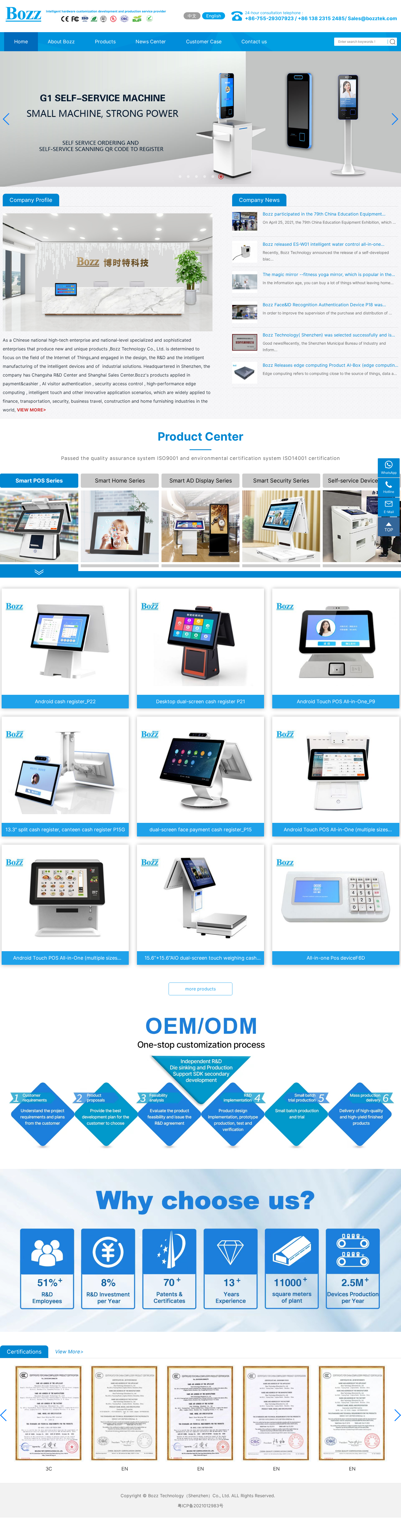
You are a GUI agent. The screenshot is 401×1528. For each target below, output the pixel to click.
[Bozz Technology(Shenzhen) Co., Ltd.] (88, 15)
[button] (394, 119)
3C (49, 1469)
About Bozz (61, 41)
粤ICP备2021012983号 (200, 1505)
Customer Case (204, 41)
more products (200, 989)
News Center (151, 41)
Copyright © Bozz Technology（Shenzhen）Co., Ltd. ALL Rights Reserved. (200, 1495)
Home (21, 41)
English (213, 16)
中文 (192, 16)
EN (124, 1469)
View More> (69, 1351)
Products (105, 41)
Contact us (254, 41)
